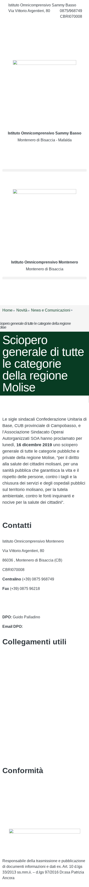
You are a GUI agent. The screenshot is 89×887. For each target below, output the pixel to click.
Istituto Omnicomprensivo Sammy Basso (44, 133)
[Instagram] (44, 37)
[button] (44, 170)
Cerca (14, 156)
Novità (21, 310)
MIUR (7, 677)
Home (7, 310)
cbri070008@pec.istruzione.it (27, 608)
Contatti (8, 658)
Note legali (11, 805)
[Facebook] (44, 27)
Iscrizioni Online (15, 686)
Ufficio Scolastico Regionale (26, 696)
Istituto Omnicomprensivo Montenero (44, 262)
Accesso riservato (17, 815)
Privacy (8, 786)
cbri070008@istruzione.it (29, 16)
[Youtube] (44, 48)
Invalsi (7, 715)
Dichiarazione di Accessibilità (27, 796)
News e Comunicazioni (50, 310)
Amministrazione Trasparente (27, 667)
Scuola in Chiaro (16, 705)
